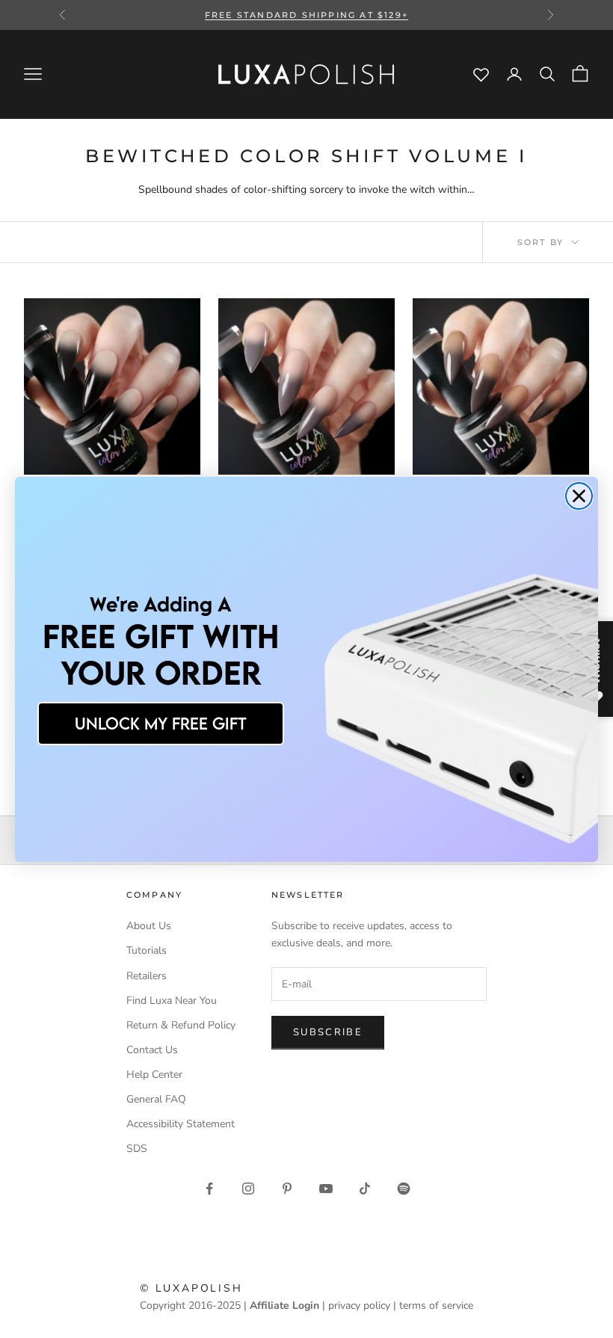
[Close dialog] (579, 496)
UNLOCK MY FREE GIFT (161, 723)
